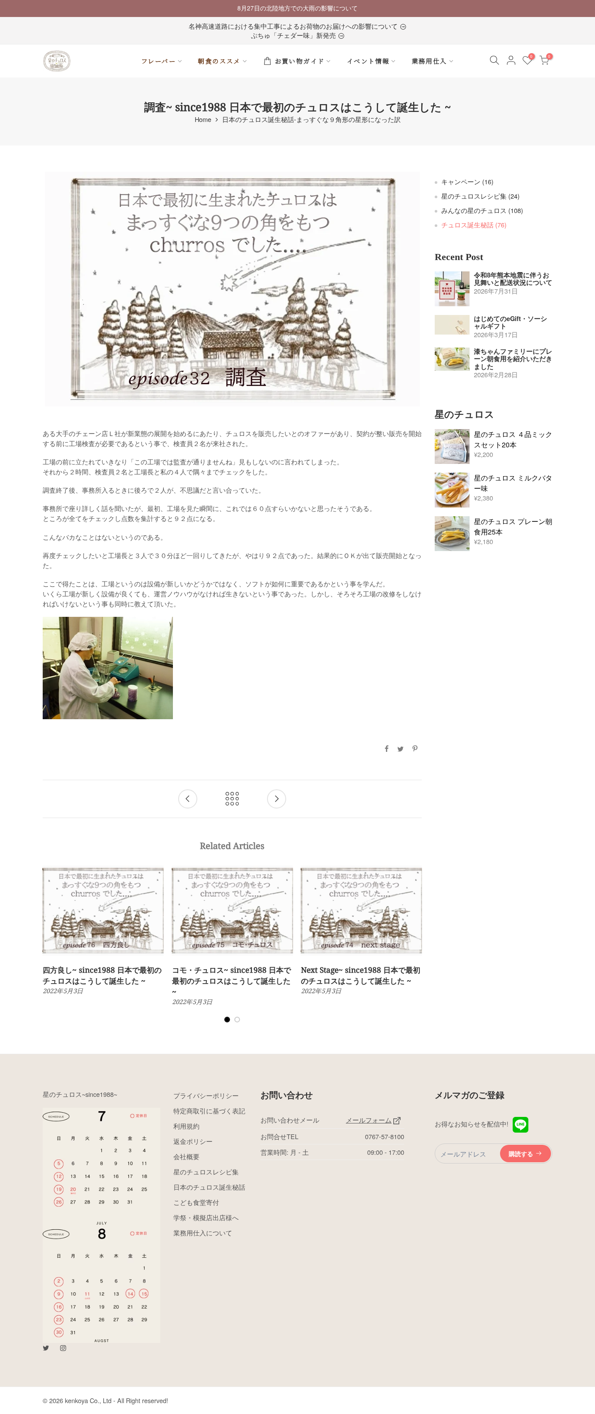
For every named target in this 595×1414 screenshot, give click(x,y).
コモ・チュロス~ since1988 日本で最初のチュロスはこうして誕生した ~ (231, 980)
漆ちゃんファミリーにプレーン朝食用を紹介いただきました (513, 359)
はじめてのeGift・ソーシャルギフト (510, 322)
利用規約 (186, 1125)
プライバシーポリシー (206, 1095)
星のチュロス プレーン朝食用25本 (513, 526)
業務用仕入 (429, 61)
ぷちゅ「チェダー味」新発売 (294, 35)
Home (203, 119)
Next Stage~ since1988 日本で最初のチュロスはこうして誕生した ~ (360, 975)
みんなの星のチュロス (482, 210)
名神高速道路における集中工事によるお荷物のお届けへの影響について (294, 25)
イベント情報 (368, 61)
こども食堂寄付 (196, 1202)
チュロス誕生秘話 (474, 224)
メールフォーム (369, 1119)
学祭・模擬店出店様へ (206, 1217)
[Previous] (50, 949)
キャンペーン (467, 181)
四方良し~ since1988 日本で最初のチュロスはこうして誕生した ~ (102, 975)
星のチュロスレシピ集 (480, 195)
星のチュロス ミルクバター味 (513, 483)
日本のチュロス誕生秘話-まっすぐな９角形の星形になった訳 (311, 119)
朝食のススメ (219, 61)
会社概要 (186, 1156)
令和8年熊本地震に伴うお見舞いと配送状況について (513, 279)
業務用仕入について (202, 1232)
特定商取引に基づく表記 (209, 1110)
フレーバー (158, 61)
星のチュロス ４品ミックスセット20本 (513, 439)
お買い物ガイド (300, 61)
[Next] (415, 949)
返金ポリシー (193, 1141)
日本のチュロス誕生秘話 (209, 1186)
